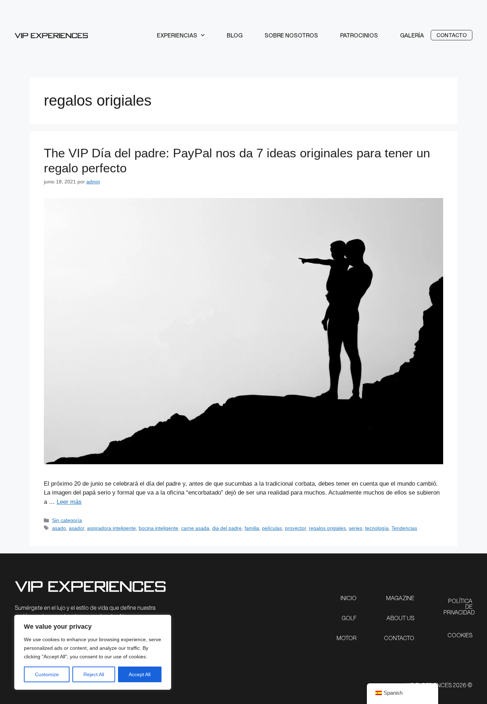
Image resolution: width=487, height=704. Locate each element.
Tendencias (404, 528)
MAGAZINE (400, 598)
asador (76, 528)
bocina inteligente (158, 528)
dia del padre (227, 528)
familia (252, 528)
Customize (47, 674)
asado (59, 528)
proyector (295, 528)
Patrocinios (359, 35)
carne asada (195, 528)
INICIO (348, 598)
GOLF (349, 618)
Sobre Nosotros (291, 35)
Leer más (69, 501)
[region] (92, 652)
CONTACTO (399, 638)
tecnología (377, 528)
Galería (412, 35)
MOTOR (347, 638)
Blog (234, 35)
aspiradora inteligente (111, 528)
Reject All (93, 674)
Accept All (139, 674)
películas (272, 528)
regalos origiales (327, 528)
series (355, 528)
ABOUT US (400, 618)
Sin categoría (67, 520)
